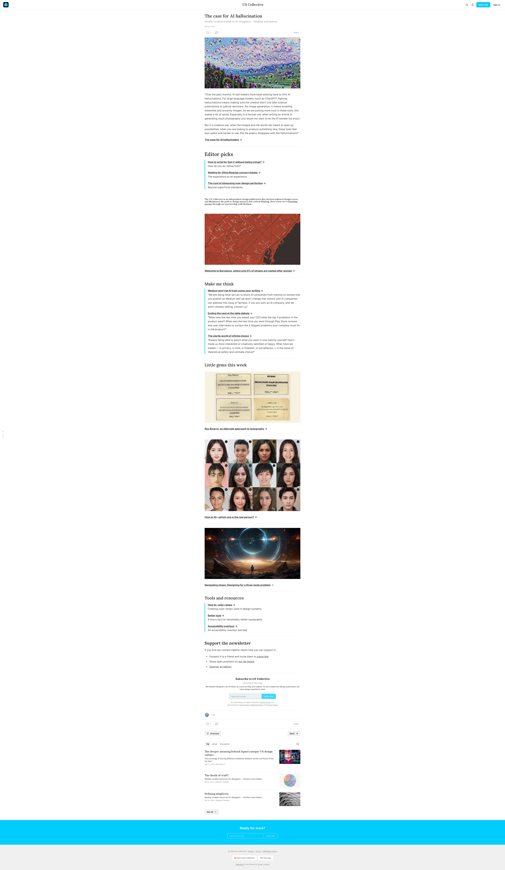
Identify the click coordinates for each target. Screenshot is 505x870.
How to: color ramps (220, 604)
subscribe (262, 656)
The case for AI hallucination (222, 139)
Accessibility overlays (221, 626)
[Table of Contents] (3, 435)
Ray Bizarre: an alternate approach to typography (234, 428)
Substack (239, 864)
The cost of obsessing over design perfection (235, 183)
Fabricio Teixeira (222, 782)
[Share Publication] (472, 4)
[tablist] (218, 744)
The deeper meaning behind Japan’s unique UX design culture (239, 753)
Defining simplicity (217, 793)
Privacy (251, 851)
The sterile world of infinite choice (228, 335)
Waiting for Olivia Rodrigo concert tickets (233, 172)
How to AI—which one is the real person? (229, 517)
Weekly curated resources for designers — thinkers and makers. (233, 779)
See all (210, 812)
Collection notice (269, 851)
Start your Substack (246, 858)
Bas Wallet (220, 764)
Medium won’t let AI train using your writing (234, 290)
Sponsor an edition (220, 666)
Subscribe (483, 4)
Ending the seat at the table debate (228, 313)
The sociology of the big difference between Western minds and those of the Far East (239, 759)
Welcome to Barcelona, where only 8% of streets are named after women (248, 270)
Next (292, 733)
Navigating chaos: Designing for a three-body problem (238, 585)
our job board (246, 661)
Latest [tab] (214, 744)
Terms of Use (265, 702)
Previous (214, 733)
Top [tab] (207, 744)
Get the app (265, 858)
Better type (214, 615)
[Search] (466, 4)
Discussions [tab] (225, 744)
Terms (258, 851)
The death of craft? (217, 775)
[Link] (201, 154)
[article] (252, 759)
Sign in (496, 4)
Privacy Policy (272, 705)
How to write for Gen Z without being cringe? (235, 162)
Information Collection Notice (251, 705)
